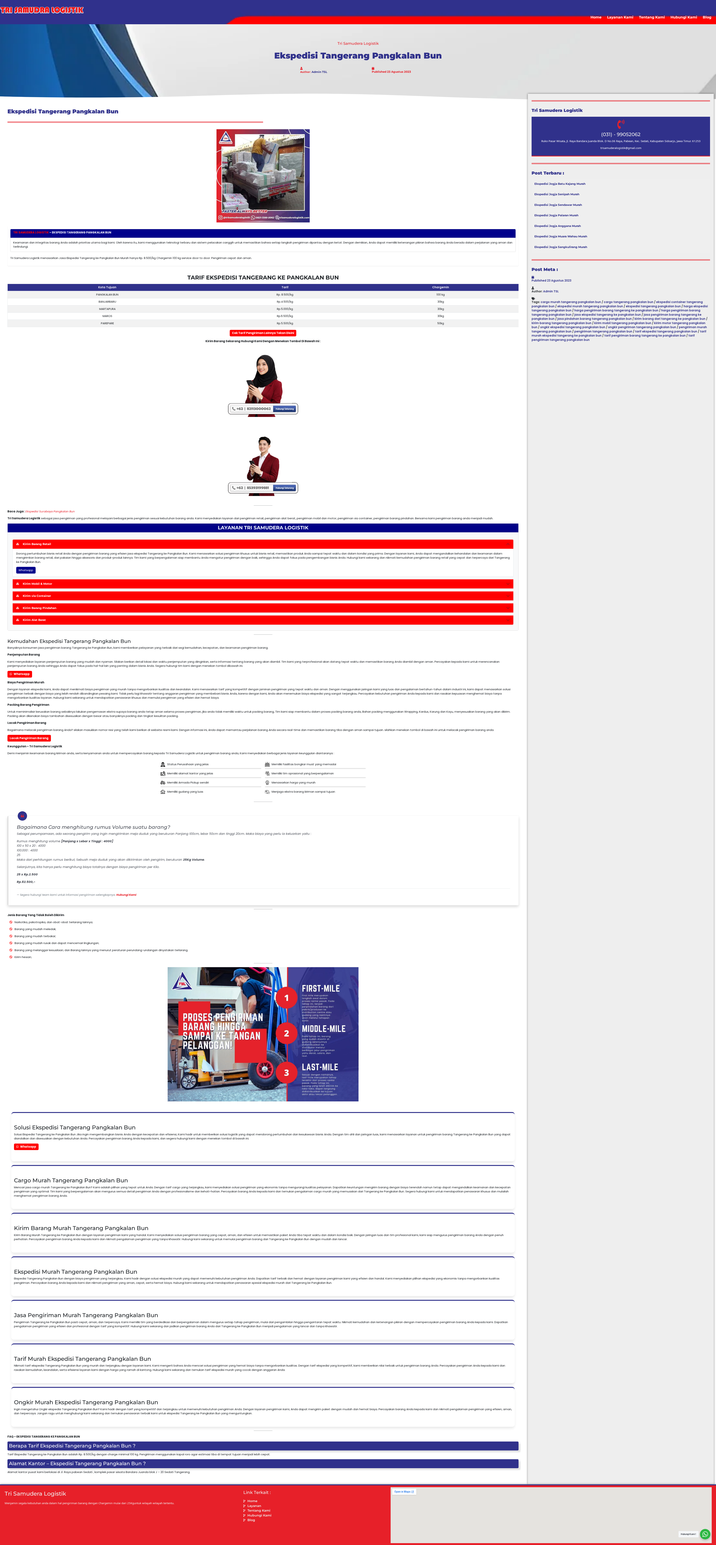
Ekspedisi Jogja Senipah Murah (556, 194)
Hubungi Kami (684, 17)
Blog (707, 17)
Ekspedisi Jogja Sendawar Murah (558, 205)
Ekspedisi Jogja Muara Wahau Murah (560, 236)
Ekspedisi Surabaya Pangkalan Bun (50, 511)
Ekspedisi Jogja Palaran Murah (556, 215)
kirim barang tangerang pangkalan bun (561, 323)
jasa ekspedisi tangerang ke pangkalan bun (607, 315)
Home (596, 17)
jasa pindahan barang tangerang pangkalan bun (594, 319)
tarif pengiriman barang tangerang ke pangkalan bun (645, 335)
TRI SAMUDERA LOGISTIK (31, 232)
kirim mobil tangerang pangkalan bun (622, 323)
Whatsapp (25, 570)
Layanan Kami (620, 17)
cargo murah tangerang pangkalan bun (571, 302)
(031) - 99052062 (620, 134)
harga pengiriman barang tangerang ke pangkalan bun (616, 310)
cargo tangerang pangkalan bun (628, 302)
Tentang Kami (652, 17)
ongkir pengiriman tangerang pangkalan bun (642, 327)
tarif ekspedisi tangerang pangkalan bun (666, 331)
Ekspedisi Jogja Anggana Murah (557, 226)
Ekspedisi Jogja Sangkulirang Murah (560, 247)
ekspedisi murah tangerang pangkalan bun (590, 306)
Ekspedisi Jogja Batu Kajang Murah (559, 184)
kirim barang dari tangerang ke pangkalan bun (670, 319)
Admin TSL (319, 72)
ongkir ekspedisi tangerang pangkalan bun (572, 327)
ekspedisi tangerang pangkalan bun (653, 306)
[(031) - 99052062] (621, 124)
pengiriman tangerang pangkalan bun (603, 331)
